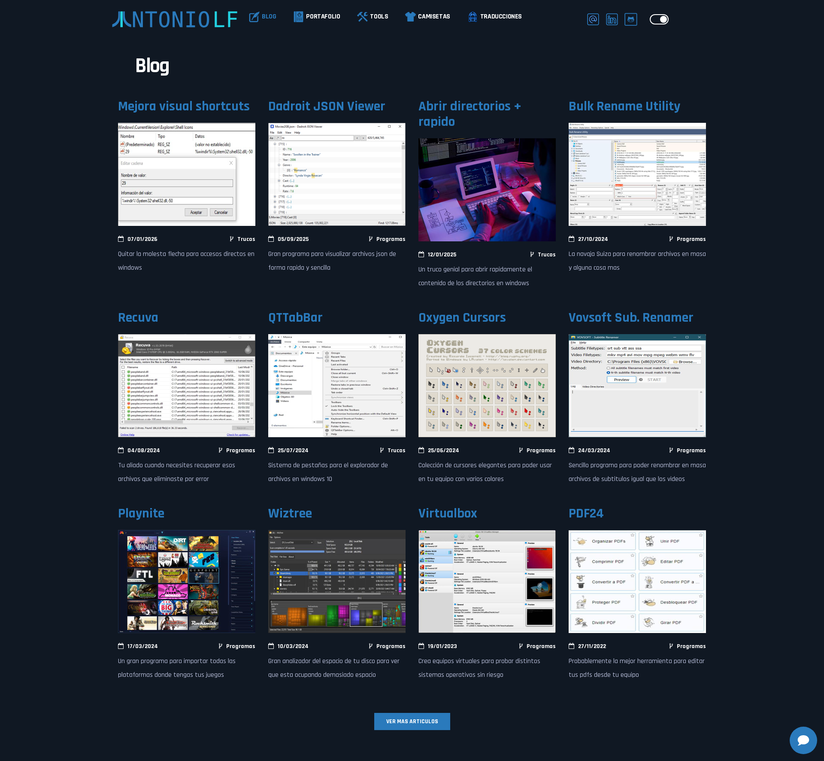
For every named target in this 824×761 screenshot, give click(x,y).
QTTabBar (295, 317)
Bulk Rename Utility (624, 106)
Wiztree (290, 513)
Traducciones (501, 16)
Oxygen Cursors (462, 317)
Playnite (141, 513)
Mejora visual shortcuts (184, 106)
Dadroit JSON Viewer (326, 106)
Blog (269, 16)
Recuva (138, 317)
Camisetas (434, 16)
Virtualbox (447, 513)
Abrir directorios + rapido (469, 114)
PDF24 (586, 513)
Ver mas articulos (412, 721)
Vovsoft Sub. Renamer (631, 317)
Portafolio (323, 16)
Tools (379, 16)
